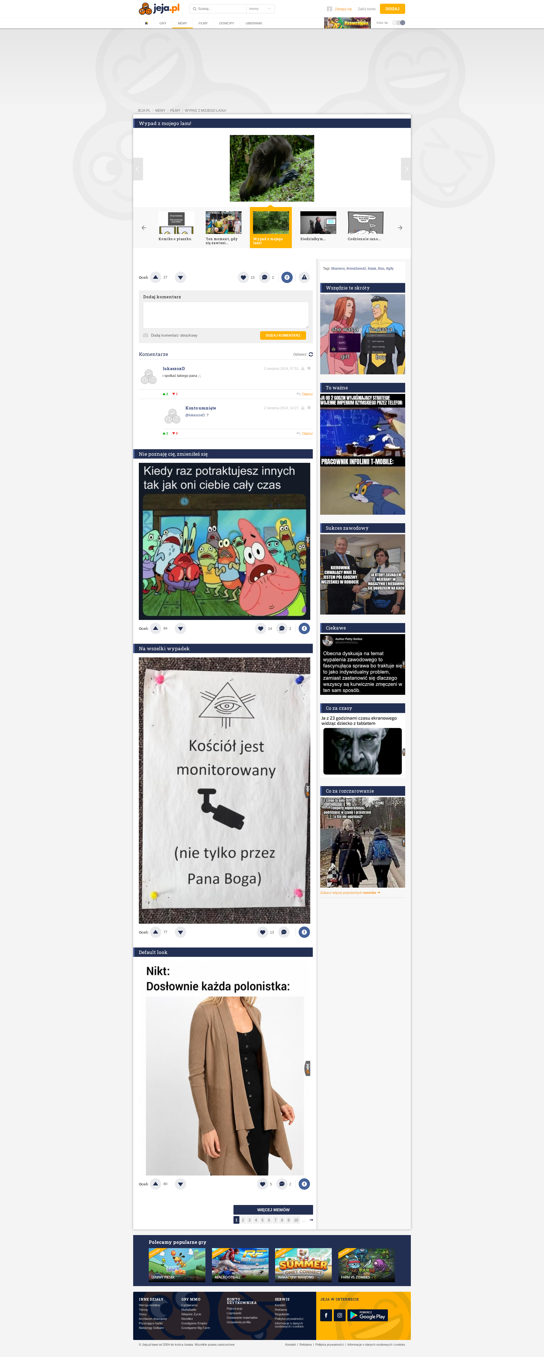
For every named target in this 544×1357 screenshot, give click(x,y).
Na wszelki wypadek (164, 648)
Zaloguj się (343, 9)
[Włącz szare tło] (398, 22)
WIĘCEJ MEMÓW (273, 1210)
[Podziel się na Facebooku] (287, 277)
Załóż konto (367, 9)
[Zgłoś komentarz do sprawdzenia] (304, 368)
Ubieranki (254, 23)
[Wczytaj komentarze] (287, 932)
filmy (175, 110)
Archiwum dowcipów (153, 1318)
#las (381, 269)
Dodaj (393, 9)
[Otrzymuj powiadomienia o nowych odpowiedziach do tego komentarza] (310, 408)
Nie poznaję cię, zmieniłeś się (173, 454)
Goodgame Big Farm (195, 1327)
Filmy (203, 23)
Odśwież (300, 354)
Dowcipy (226, 23)
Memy (182, 23)
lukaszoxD (174, 368)
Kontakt (280, 1305)
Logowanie (234, 1313)
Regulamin (282, 1314)
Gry (163, 23)
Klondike (187, 1318)
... (303, 1220)
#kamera (338, 269)
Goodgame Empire (194, 1323)
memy (160, 110)
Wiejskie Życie (191, 1314)
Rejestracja (234, 1308)
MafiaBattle (188, 1309)
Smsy (143, 1314)
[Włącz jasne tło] (394, 22)
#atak (372, 269)
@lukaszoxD (195, 415)
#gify (390, 269)
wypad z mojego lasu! (205, 110)
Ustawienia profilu (239, 1322)
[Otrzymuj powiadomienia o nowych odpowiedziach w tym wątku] (310, 368)
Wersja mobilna (149, 1305)
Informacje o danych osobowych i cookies (289, 1325)
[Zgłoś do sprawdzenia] (304, 277)
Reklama (281, 1309)
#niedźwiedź (356, 269)
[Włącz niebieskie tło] (402, 22)
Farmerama (189, 1305)
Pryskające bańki (151, 1323)
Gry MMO (190, 1299)
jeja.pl (143, 110)
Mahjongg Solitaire (151, 1327)
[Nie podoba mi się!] (187, 277)
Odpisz (307, 394)
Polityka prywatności (289, 1318)
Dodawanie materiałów (242, 1317)
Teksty (143, 1309)
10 (296, 1220)
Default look (153, 952)
